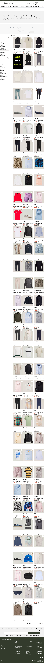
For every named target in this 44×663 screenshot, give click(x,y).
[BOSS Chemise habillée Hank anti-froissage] (39, 232)
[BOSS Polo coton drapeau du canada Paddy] (18, 214)
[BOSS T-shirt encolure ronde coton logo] (28, 94)
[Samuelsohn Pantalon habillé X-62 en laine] (18, 335)
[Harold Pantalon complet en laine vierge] (39, 146)
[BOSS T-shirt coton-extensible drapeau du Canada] (18, 232)
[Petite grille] (30, 35)
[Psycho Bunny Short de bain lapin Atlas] (28, 507)
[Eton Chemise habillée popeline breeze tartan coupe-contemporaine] (39, 592)
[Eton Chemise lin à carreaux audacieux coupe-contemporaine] (18, 421)
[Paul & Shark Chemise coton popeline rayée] (39, 507)
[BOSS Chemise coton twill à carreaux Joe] (39, 575)
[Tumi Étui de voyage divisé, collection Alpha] (28, 575)
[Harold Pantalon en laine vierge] (18, 128)
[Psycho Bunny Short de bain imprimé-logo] (28, 197)
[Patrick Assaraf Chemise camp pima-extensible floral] (39, 541)
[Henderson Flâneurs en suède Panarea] (18, 111)
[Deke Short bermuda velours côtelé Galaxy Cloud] (39, 558)
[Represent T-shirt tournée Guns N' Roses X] (28, 386)
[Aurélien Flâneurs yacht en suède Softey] (28, 214)
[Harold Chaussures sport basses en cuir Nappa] (18, 558)
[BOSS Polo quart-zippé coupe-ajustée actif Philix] (28, 42)
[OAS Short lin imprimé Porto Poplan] (18, 163)
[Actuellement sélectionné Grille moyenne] (28, 35)
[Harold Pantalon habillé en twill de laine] (18, 403)
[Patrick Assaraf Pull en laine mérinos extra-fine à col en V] (39, 266)
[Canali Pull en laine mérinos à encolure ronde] (28, 232)
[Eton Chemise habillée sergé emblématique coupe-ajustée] (39, 386)
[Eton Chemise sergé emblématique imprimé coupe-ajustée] (39, 421)
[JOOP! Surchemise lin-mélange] (18, 610)
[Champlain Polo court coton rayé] (28, 128)
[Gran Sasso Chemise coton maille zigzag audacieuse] (18, 249)
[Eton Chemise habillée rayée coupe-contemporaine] (28, 592)
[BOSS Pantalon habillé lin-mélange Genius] (39, 403)
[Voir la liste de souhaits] (39, 3)
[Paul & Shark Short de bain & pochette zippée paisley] (18, 472)
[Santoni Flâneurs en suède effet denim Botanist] (18, 524)
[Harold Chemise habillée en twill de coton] (28, 180)
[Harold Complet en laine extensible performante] (39, 300)
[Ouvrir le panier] (41, 3)
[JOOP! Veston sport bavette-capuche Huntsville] (39, 438)
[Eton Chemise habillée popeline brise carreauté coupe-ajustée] (28, 403)
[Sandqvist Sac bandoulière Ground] (18, 592)
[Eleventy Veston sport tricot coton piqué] (28, 335)
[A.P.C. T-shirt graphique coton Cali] (18, 455)
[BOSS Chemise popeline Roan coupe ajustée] (18, 180)
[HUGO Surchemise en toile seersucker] (28, 249)
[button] (26, 3)
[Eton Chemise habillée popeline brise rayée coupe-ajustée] (28, 541)
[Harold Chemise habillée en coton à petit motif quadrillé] (28, 163)
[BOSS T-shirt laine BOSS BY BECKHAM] (18, 77)
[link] (35, 3)
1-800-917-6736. (3, 648)
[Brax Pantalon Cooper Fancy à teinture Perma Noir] (28, 146)
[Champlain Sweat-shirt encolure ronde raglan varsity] (18, 352)
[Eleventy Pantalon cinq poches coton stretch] (18, 283)
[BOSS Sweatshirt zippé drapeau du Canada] (18, 197)
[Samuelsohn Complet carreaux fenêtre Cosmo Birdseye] (28, 524)
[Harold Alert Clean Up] (18, 266)
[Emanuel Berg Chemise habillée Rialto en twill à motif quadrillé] (39, 369)
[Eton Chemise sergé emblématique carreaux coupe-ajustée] (18, 300)
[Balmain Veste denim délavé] (28, 438)
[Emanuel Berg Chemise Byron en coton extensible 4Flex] (39, 214)
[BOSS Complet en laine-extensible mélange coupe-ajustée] (18, 42)
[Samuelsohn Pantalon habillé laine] (28, 489)
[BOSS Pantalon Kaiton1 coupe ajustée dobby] (39, 60)
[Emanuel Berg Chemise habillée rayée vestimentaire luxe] (39, 472)
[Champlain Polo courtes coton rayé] (28, 352)
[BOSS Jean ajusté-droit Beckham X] (18, 94)
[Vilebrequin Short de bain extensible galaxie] (39, 163)
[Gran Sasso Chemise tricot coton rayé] (18, 369)
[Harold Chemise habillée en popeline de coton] (28, 455)
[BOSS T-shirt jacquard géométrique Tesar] (28, 77)
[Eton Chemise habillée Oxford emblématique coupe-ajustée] (39, 180)
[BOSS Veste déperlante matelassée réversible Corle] (28, 300)
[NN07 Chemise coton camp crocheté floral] (39, 352)
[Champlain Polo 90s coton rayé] (28, 472)
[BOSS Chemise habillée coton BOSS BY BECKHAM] (39, 77)
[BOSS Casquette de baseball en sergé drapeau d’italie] (28, 558)
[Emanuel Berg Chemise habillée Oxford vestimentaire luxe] (18, 489)
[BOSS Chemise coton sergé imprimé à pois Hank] (39, 455)
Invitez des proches (41, 0)
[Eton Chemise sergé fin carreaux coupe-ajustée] (28, 317)
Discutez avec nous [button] (3, 646)
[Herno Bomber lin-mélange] (18, 317)
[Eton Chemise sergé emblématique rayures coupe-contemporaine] (18, 575)
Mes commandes (26, 0)
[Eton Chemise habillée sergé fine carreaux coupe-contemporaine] (28, 111)
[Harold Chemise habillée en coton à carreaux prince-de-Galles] (28, 266)
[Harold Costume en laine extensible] (39, 128)
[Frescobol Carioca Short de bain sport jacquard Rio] (39, 283)
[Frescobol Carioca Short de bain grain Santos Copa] (39, 249)
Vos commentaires (17, 647)
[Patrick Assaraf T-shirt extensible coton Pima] (28, 421)
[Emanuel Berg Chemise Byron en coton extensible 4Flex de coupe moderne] (39, 524)
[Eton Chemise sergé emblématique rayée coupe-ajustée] (18, 386)
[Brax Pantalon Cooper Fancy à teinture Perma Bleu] (39, 94)
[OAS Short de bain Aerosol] (18, 507)
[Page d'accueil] (8, 3)
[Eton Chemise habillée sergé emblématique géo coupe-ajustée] (39, 317)
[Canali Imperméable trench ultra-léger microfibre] (28, 369)
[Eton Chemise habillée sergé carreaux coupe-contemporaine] (39, 197)
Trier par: (34, 35)
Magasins (30, 0)
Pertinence (38, 35)
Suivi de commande (35, 0)
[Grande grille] (27, 35)
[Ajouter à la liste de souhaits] (22, 38)
